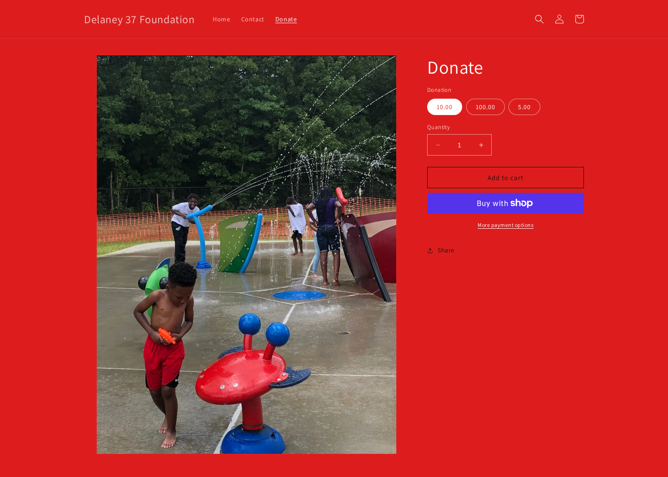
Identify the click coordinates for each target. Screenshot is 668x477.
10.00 (445, 107)
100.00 (485, 107)
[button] (539, 19)
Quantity (438, 127)
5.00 (524, 107)
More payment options (505, 224)
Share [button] (446, 250)
